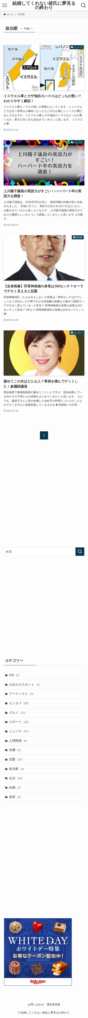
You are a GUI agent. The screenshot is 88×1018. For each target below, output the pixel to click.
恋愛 (15, 759)
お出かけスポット (24, 684)
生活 (15, 778)
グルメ (17, 712)
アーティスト (21, 693)
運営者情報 (53, 1004)
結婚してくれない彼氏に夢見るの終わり (44, 5)
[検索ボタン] (83, 5)
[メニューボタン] (4, 5)
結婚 (15, 787)
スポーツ (19, 722)
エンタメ (19, 703)
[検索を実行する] (79, 551)
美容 (15, 797)
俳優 (15, 750)
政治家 (16, 769)
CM (14, 675)
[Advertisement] (44, 497)
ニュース (19, 731)
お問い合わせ (36, 1004)
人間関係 (18, 740)
